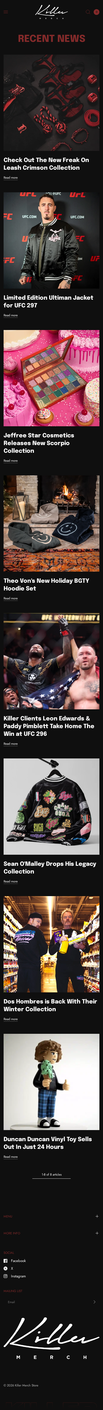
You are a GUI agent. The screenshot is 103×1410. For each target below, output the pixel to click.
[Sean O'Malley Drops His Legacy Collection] (51, 806)
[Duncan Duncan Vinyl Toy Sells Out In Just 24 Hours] (51, 1082)
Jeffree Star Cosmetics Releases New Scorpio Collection (39, 443)
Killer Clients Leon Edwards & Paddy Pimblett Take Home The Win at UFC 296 (49, 726)
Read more (11, 177)
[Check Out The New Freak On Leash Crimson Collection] (51, 103)
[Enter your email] (94, 1302)
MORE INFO (12, 1233)
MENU (8, 1216)
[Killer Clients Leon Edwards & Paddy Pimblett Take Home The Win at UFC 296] (51, 661)
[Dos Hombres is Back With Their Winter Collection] (51, 944)
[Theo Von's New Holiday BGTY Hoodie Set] (51, 523)
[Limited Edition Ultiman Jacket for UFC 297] (51, 240)
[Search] (88, 12)
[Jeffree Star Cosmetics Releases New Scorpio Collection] (51, 378)
